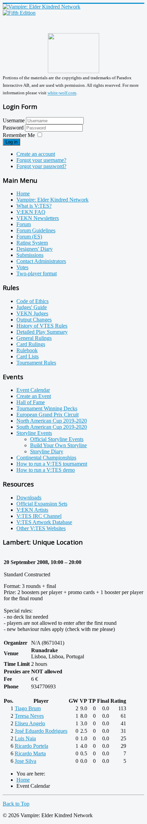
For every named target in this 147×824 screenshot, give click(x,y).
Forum (23, 224)
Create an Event (33, 396)
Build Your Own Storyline (58, 445)
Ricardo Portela (31, 746)
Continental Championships (46, 458)
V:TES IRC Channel (39, 516)
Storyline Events (34, 433)
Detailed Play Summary (42, 332)
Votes (22, 267)
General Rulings (34, 338)
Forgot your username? (41, 160)
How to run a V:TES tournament (51, 464)
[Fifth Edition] (19, 13)
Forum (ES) (29, 236)
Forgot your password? (41, 166)
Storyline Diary (46, 451)
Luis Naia (25, 738)
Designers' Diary (34, 249)
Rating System (32, 243)
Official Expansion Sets (41, 504)
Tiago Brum (28, 708)
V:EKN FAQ (30, 212)
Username (14, 120)
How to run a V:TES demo (45, 470)
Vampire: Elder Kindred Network (52, 200)
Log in (11, 142)
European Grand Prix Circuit (47, 414)
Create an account (35, 154)
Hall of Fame (30, 402)
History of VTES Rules (41, 326)
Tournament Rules (36, 363)
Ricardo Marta (30, 753)
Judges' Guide (31, 307)
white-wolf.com (62, 93)
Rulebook (27, 350)
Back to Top (16, 804)
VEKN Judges (32, 313)
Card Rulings (30, 344)
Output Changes (34, 319)
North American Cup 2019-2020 (51, 421)
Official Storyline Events (56, 439)
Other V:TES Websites (41, 528)
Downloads (28, 497)
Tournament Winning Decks (46, 408)
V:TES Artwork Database (44, 522)
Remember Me (19, 135)
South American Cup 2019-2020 (51, 427)
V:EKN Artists (32, 510)
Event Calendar (33, 390)
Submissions (29, 255)
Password (14, 128)
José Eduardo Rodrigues (41, 731)
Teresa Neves (29, 716)
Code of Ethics (32, 301)
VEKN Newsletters (37, 218)
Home (23, 193)
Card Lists (27, 356)
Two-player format (36, 273)
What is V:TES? (34, 206)
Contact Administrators (41, 261)
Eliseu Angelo (30, 723)
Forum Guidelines (35, 230)
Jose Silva (25, 761)
